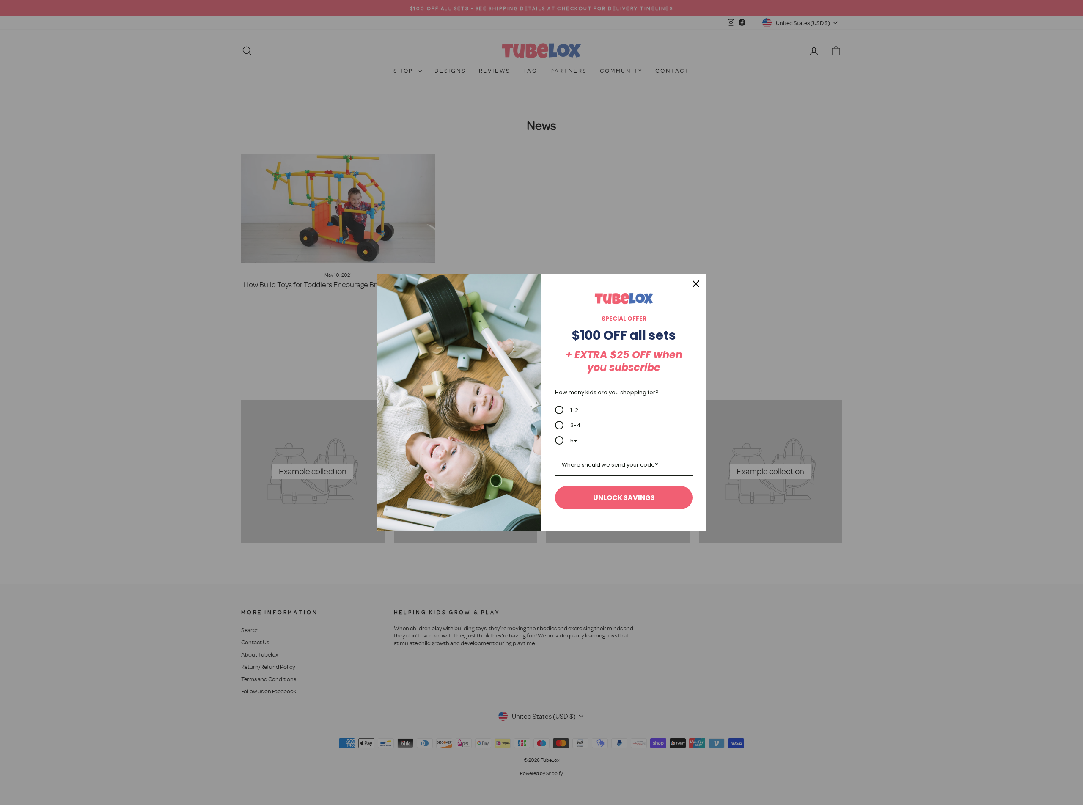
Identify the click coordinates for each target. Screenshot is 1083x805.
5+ (573, 441)
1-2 (574, 410)
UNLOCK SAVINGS (624, 498)
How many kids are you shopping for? (607, 392)
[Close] (696, 284)
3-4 (575, 425)
